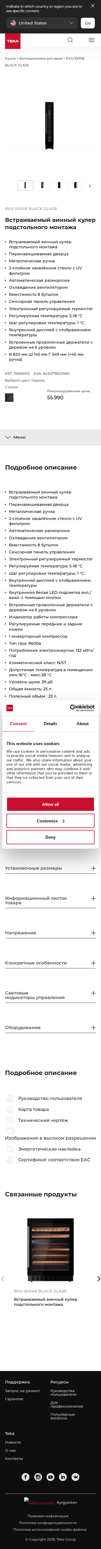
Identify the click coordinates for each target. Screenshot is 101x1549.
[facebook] (25, 1477)
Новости (13, 1442)
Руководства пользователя (63, 1392)
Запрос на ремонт (22, 1390)
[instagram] (38, 1477)
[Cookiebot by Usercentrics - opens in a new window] (71, 708)
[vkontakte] (75, 1477)
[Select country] (80, 39)
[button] (42, 23)
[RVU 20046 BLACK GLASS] (50, 1250)
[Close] (92, 6)
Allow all (50, 804)
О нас (10, 1450)
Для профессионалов (66, 1404)
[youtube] (50, 1477)
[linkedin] (63, 1477)
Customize (47, 820)
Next (89, 186)
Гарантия (14, 1399)
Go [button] (88, 23)
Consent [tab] (18, 723)
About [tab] (83, 723)
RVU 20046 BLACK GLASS (40, 1291)
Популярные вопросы (62, 1416)
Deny (50, 837)
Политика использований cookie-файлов (49, 1529)
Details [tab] (51, 723)
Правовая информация (47, 1516)
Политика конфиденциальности (48, 1523)
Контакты (14, 1458)
